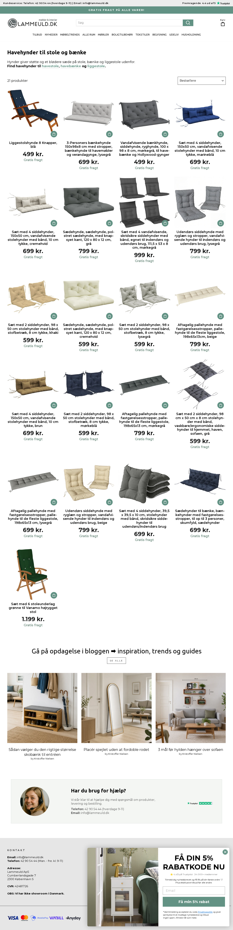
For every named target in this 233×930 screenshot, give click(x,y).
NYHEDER (51, 34)
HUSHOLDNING (191, 34)
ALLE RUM (88, 34)
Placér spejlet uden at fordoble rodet (116, 749)
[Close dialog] (225, 852)
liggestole (96, 66)
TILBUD (37, 34)
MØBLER (103, 34)
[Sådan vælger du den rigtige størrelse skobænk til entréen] (42, 708)
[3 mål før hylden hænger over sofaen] (191, 708)
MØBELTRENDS (70, 34)
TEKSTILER (142, 34)
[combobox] (134, 22)
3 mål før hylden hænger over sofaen (190, 749)
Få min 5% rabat (193, 902)
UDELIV (174, 34)
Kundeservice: (13, 3)
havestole (50, 66)
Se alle (116, 660)
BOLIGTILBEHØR (122, 34)
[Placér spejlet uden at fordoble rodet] (116, 708)
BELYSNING (159, 34)
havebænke (71, 66)
